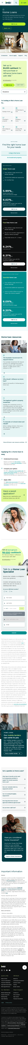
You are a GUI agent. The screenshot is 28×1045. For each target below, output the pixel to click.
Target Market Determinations (14, 1028)
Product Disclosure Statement (13, 1025)
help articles (18, 461)
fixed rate (11, 470)
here (7, 893)
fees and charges (11, 880)
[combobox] (6, 608)
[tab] (14, 153)
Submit (14, 633)
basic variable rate (18, 470)
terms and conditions (12, 1022)
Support (20, 55)
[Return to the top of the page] (24, 967)
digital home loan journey (12, 482)
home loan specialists (16, 463)
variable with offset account (10, 472)
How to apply (12, 55)
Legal (2, 1002)
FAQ (25, 55)
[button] (14, 92)
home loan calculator (9, 473)
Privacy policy (9, 1002)
